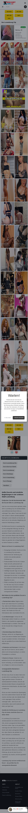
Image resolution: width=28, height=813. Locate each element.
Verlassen (8, 417)
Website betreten (19, 417)
